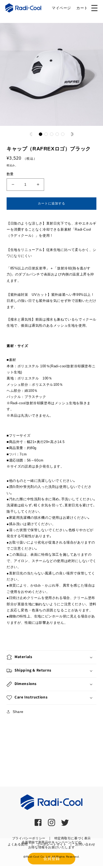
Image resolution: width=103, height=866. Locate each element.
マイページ (61, 8)
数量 (10, 174)
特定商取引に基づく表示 (72, 838)
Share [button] (18, 712)
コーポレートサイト (51, 844)
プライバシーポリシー (28, 838)
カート (82, 8)
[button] (40, 134)
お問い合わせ (85, 844)
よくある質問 (18, 844)
